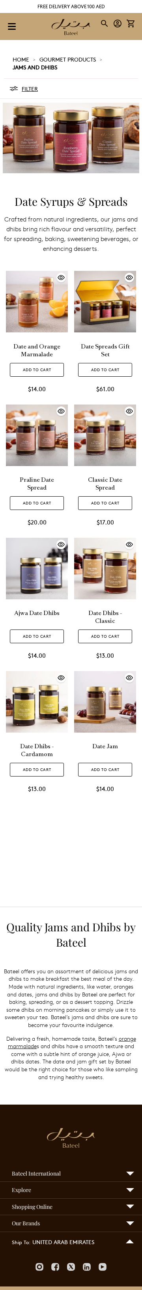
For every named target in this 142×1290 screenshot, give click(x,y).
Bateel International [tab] (36, 1173)
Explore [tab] (21, 1190)
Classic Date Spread (105, 484)
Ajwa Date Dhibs (37, 614)
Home (21, 59)
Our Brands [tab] (26, 1223)
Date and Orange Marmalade (36, 351)
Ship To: (21, 1242)
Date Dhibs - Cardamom (37, 751)
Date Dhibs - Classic (105, 617)
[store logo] (71, 28)
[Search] (105, 23)
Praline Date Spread (37, 484)
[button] (118, 24)
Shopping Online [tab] (32, 1206)
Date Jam (105, 747)
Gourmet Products (67, 59)
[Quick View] (37, 330)
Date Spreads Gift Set (105, 351)
